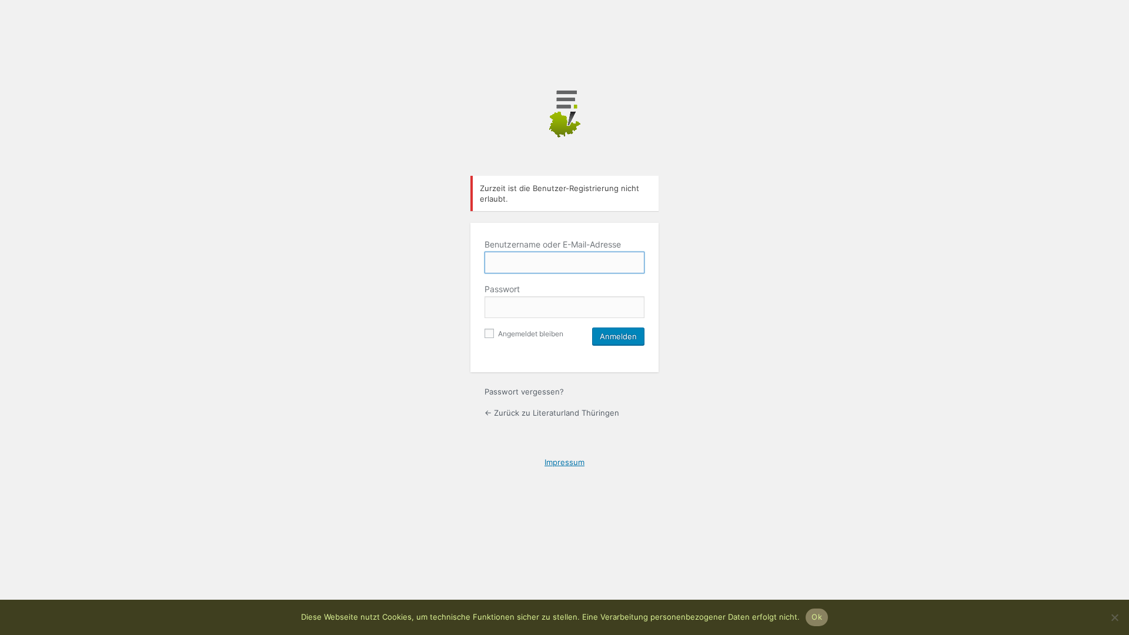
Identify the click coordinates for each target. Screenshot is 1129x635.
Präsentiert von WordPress (564, 126)
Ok (816, 616)
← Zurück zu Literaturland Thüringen (552, 412)
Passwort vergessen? (524, 391)
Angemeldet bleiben (529, 333)
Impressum (564, 462)
